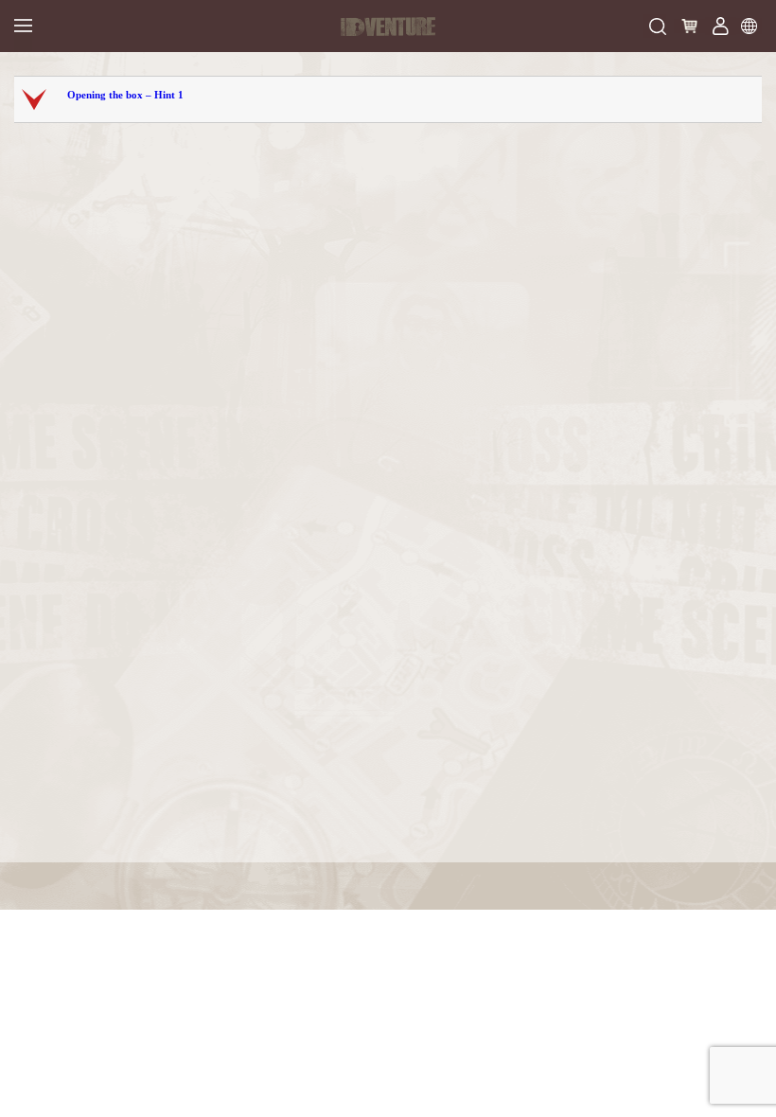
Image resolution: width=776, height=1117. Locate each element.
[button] (390, 99)
